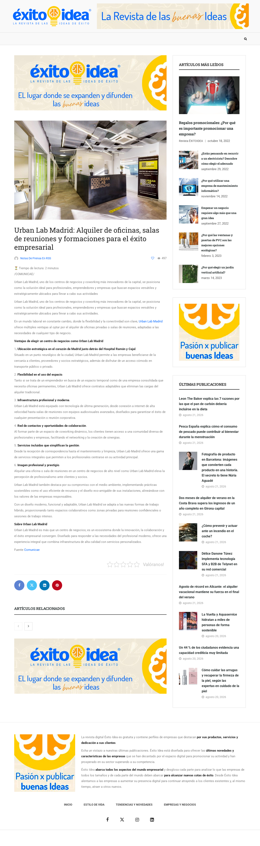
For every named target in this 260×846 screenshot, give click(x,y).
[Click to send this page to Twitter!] (32, 585)
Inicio (19, 38)
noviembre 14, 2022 (214, 196)
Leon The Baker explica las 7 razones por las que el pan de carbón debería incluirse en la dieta (209, 404)
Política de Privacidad (145, 840)
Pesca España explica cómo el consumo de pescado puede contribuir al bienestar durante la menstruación (209, 432)
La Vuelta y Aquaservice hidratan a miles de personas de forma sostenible (219, 622)
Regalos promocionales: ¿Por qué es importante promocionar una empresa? (207, 128)
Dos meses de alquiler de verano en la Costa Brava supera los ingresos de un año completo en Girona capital (207, 503)
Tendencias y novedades (79, 38)
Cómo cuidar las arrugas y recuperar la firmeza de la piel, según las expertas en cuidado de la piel (220, 680)
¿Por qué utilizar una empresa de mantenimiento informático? (219, 186)
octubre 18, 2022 (219, 141)
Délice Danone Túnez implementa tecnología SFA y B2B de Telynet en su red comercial (219, 561)
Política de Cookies (175, 840)
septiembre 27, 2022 (215, 223)
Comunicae (32, 550)
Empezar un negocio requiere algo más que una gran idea (218, 213)
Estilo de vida (41, 38)
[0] (152, 258)
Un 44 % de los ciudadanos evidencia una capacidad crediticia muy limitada (209, 650)
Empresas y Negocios (122, 38)
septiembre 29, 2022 (215, 169)
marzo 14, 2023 (211, 278)
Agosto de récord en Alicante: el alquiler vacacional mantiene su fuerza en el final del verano (209, 592)
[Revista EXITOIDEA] (51, 16)
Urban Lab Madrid (150, 321)
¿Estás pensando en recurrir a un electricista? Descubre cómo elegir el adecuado (219, 158)
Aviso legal (121, 840)
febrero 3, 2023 (211, 256)
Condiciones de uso (204, 840)
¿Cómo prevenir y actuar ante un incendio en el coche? (219, 531)
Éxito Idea (105, 840)
